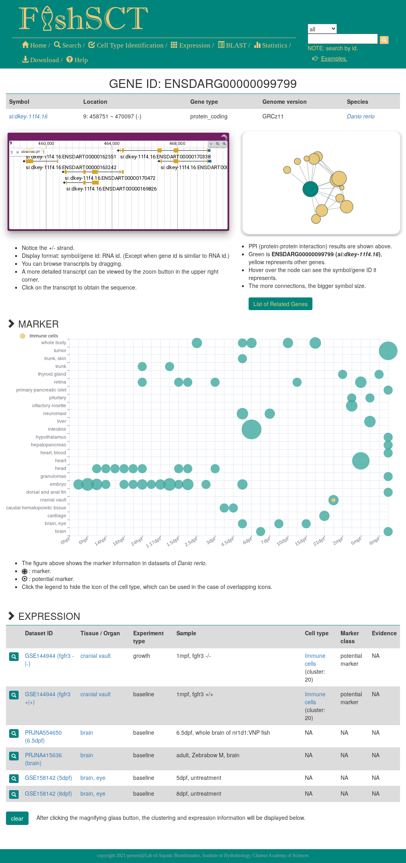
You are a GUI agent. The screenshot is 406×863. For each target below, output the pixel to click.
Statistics (273, 45)
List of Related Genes (280, 304)
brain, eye (92, 777)
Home (38, 45)
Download (44, 60)
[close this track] (17, 152)
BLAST (235, 45)
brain (86, 732)
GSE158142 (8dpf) (48, 793)
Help (80, 60)
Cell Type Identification (129, 45)
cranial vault (95, 655)
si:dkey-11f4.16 (28, 116)
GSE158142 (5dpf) (48, 777)
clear (17, 818)
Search (71, 45)
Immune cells (315, 659)
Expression (194, 45)
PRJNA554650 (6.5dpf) (43, 736)
